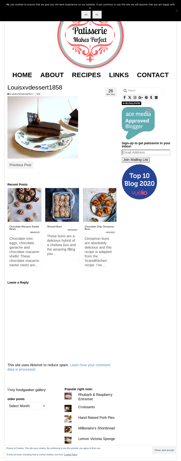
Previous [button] (10, 231)
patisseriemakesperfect (22, 94)
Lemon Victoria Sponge (96, 439)
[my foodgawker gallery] (26, 390)
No (97, 14)
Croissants (86, 407)
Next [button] (113, 231)
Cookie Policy (70, 454)
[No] (176, 10)
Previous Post (20, 165)
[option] (24, 232)
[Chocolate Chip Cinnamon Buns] (100, 205)
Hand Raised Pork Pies (96, 418)
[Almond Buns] (62, 205)
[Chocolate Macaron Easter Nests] (24, 205)
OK (85, 14)
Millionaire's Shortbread (96, 428)
